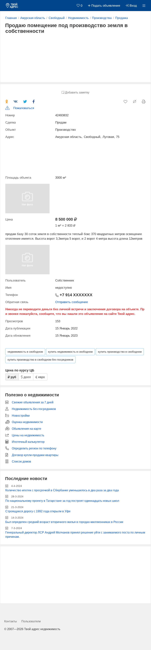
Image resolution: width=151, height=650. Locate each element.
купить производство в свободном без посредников (40, 359)
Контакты (10, 621)
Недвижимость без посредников (34, 409)
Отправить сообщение (71, 302)
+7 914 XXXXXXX (75, 295)
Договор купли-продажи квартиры (35, 455)
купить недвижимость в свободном (70, 351)
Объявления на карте (26, 428)
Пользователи (31, 621)
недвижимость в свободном (25, 351)
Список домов (21, 461)
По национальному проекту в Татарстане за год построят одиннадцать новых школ (62, 500)
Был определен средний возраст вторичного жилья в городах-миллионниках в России (64, 522)
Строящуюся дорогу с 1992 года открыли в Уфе (38, 511)
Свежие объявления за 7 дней (32, 402)
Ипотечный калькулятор (28, 441)
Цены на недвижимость (28, 435)
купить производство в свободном (120, 351)
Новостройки (21, 415)
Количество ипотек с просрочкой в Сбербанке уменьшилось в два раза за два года (62, 490)
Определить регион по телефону (34, 448)
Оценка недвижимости (27, 422)
